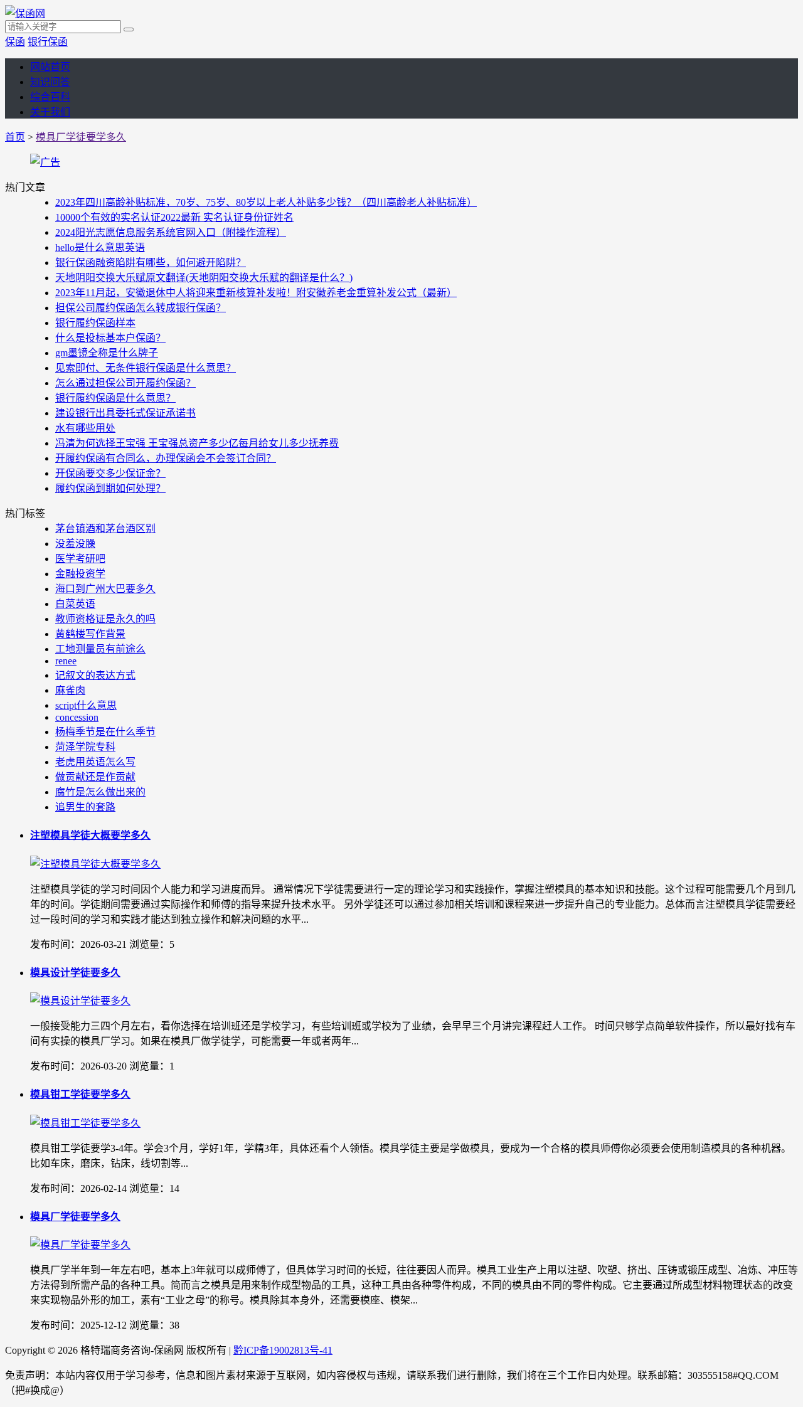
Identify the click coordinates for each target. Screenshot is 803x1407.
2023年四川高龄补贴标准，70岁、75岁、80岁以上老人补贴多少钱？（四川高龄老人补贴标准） (266, 202)
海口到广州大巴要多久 (105, 588)
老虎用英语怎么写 (95, 762)
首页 (15, 137)
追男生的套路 (85, 807)
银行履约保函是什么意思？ (115, 398)
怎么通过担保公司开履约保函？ (125, 383)
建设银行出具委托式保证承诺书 (125, 413)
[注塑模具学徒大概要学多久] (95, 864)
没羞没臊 (75, 543)
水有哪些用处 (85, 428)
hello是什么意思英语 (100, 247)
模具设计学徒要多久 (75, 972)
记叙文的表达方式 (95, 675)
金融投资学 (80, 573)
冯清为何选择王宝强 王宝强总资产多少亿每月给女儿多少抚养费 (197, 443)
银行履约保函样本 (95, 322)
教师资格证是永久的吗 (105, 618)
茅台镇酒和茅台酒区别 (105, 528)
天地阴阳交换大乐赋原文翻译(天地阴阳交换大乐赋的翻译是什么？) (204, 277)
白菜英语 (75, 603)
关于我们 (50, 112)
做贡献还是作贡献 (95, 777)
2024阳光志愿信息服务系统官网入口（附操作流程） (170, 232)
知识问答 (50, 82)
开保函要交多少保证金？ (110, 473)
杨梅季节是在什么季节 (105, 731)
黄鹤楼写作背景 (90, 634)
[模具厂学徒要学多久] (80, 1245)
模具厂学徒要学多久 (81, 137)
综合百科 (50, 97)
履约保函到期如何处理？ (110, 488)
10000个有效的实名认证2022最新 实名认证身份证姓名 (174, 217)
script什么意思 (86, 705)
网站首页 (50, 66)
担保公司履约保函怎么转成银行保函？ (140, 307)
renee (66, 661)
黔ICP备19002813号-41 (282, 1350)
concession (76, 717)
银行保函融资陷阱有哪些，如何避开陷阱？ (150, 262)
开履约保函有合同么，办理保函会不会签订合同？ (165, 458)
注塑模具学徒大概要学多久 (90, 835)
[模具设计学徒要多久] (80, 1001)
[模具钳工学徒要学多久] (85, 1123)
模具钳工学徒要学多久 (80, 1094)
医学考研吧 (80, 558)
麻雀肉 (70, 690)
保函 (15, 41)
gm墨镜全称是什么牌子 (106, 353)
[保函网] (25, 13)
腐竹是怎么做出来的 (100, 792)
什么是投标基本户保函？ (110, 337)
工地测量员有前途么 (100, 649)
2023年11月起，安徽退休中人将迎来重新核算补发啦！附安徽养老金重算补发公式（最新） (256, 292)
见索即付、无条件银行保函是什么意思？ (145, 368)
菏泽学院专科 (85, 746)
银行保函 (48, 41)
